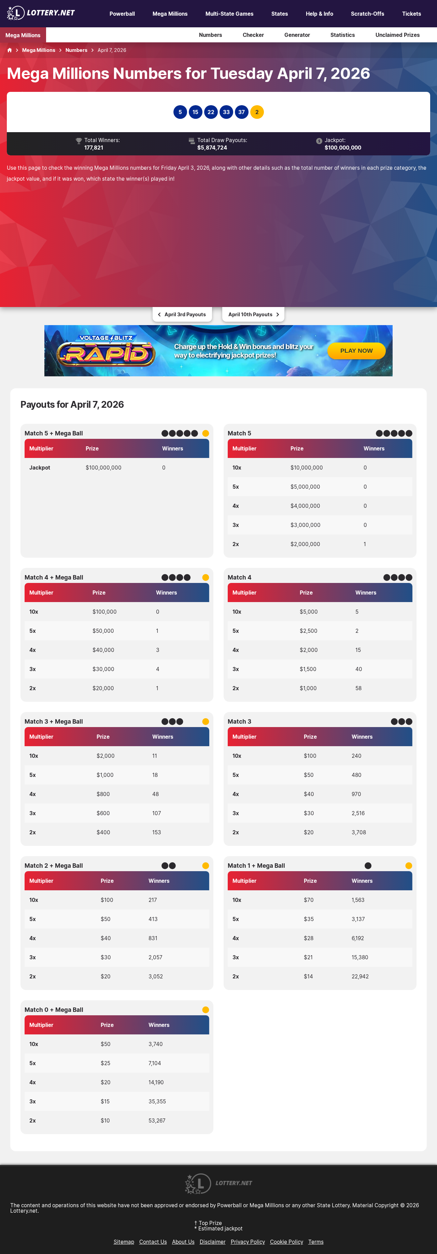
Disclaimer (213, 1241)
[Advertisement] (218, 235)
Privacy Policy (248, 1241)
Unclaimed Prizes (398, 34)
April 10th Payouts (250, 314)
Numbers (210, 34)
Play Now (356, 350)
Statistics (342, 34)
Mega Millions (170, 13)
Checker (253, 34)
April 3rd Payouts (185, 314)
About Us (183, 1241)
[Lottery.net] (41, 18)
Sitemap (124, 1241)
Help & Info (319, 13)
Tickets (411, 13)
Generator (297, 34)
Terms (316, 1241)
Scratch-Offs (367, 13)
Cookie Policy (286, 1241)
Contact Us (153, 1241)
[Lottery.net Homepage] (9, 50)
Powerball (122, 13)
